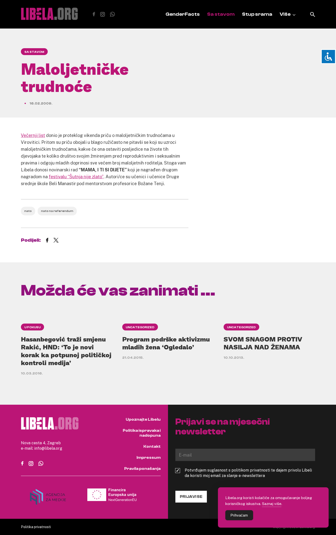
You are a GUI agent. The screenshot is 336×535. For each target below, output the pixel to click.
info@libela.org (48, 448)
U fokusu (32, 327)
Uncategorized (140, 327)
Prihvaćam (239, 515)
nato (28, 211)
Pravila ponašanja (142, 468)
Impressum (149, 457)
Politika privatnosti (36, 527)
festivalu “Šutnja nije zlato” (76, 176)
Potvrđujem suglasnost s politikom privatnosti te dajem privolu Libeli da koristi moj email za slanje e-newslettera (248, 473)
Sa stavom (221, 14)
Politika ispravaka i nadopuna (142, 433)
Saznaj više (271, 503)
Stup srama (257, 14)
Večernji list (33, 135)
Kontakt (152, 446)
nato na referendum (57, 211)
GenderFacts (183, 14)
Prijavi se (191, 496)
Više (285, 14)
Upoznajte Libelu (143, 419)
